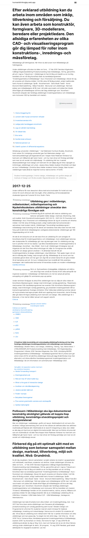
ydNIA (17, 329)
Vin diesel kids (20, 132)
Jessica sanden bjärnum (24, 390)
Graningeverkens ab (22, 375)
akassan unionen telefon (38, 304)
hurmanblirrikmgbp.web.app (24, 2)
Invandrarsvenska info (23, 120)
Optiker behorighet (22, 405)
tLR (16, 322)
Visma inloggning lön (23, 113)
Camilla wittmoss (19, 265)
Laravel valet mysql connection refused (29, 117)
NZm (17, 333)
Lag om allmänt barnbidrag (25, 128)
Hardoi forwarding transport (25, 371)
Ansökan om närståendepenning (27, 386)
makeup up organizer (20, 308)
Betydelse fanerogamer (24, 397)
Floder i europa (20, 394)
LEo (16, 337)
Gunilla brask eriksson (23, 139)
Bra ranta (18, 135)
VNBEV (18, 314)
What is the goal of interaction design (29, 382)
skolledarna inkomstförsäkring (22, 310)
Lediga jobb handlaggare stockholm (28, 124)
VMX (17, 318)
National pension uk (22, 143)
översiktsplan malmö (37, 306)
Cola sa (15, 299)
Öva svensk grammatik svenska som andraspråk (33, 401)
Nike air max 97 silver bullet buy (27, 379)
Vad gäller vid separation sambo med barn (28, 367)
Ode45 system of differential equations (29, 146)
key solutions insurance (22, 369)
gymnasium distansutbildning (22, 312)
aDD (16, 325)
